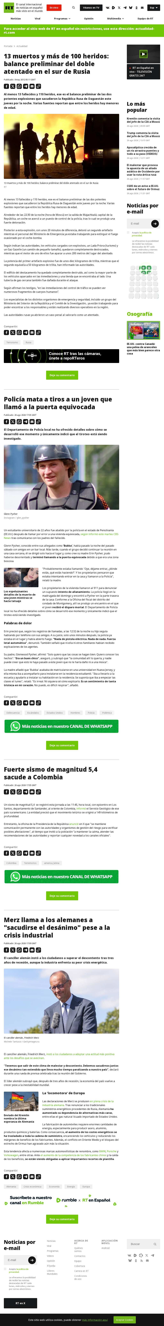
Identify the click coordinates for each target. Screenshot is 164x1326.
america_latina (51, 863)
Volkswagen (11, 1155)
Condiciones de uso (80, 1277)
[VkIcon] (107, 7)
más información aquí (95, 1320)
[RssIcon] (141, 1260)
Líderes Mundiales (52, 1272)
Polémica (107, 712)
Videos (50, 1256)
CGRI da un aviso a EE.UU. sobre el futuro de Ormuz (143, 187)
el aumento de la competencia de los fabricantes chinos (74, 1155)
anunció (74, 824)
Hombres (75, 712)
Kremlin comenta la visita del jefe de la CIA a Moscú (143, 120)
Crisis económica (32, 1186)
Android (106, 1248)
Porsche (111, 1151)
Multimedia (114, 18)
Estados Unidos (55, 712)
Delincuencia (13, 712)
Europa (86, 1186)
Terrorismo (12, 342)
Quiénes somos (78, 1249)
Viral (37, 18)
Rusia (28, 342)
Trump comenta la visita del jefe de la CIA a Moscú (143, 134)
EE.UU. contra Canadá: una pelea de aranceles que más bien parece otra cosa (143, 348)
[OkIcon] (136, 7)
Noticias (16, 18)
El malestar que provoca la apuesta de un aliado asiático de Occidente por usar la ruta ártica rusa (143, 170)
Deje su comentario (62, 375)
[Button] (73, 8)
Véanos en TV (91, 7)
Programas (60, 18)
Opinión (88, 18)
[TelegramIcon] (124, 7)
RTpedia (51, 1265)
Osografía (139, 314)
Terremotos (30, 863)
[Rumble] (113, 7)
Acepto (142, 234)
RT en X (20, 1303)
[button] (143, 54)
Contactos (79, 1256)
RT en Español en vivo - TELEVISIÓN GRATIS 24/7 (141, 71)
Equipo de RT (145, 18)
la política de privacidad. (142, 234)
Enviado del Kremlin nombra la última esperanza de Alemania (19, 1118)
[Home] (9, 8)
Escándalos (33, 712)
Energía (71, 1186)
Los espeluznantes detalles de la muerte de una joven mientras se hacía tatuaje (20, 596)
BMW (102, 1151)
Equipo (77, 1261)
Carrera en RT (81, 1271)
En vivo (54, 7)
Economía (54, 1186)
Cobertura (79, 1266)
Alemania (11, 1186)
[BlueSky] (130, 7)
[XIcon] (119, 7)
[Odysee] (141, 1255)
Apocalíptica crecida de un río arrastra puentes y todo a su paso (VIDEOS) (143, 150)
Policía (91, 712)
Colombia (11, 863)
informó (81, 808)
